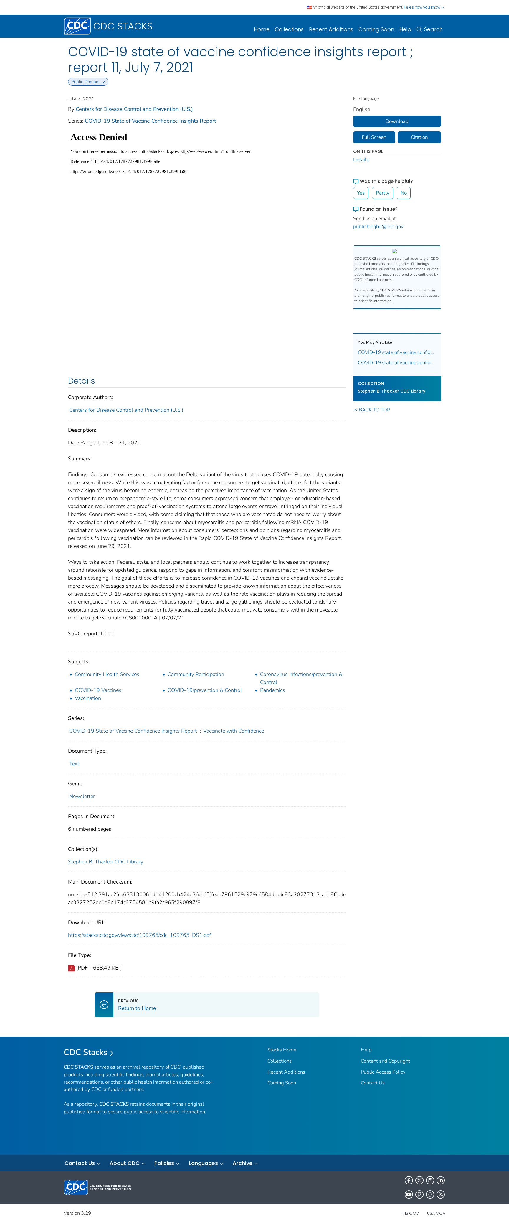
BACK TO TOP (374, 409)
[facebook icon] (409, 1180)
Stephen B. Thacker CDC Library (105, 861)
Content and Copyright (385, 1061)
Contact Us (373, 1082)
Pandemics (272, 690)
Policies (164, 1163)
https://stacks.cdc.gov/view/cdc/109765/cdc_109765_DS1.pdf (139, 935)
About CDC (125, 1163)
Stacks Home (281, 1049)
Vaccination (88, 698)
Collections (289, 29)
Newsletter (82, 796)
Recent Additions (331, 29)
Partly (382, 192)
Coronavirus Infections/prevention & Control (301, 678)
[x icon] (419, 1180)
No (404, 192)
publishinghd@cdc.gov (378, 226)
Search (433, 29)
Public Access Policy (383, 1072)
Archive (242, 1163)
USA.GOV (436, 1213)
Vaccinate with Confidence (233, 730)
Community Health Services (107, 674)
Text (74, 763)
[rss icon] (440, 1194)
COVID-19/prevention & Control (205, 690)
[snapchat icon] (430, 1194)
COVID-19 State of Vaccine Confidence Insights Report (150, 120)
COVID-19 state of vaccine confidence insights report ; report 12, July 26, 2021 (397, 362)
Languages (203, 1163)
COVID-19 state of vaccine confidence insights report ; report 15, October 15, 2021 (397, 352)
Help (405, 29)
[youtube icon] (409, 1194)
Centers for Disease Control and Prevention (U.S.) (134, 109)
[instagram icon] (430, 1180)
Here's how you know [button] (422, 7)
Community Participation (196, 674)
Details (361, 159)
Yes (361, 192)
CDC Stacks (86, 1052)
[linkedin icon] (440, 1180)
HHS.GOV (410, 1213)
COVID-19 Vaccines (98, 690)
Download (397, 121)
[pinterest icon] (419, 1194)
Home (262, 29)
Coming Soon (376, 29)
